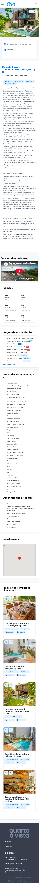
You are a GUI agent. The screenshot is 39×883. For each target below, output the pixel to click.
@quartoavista (9, 872)
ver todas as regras (10, 364)
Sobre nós (8, 846)
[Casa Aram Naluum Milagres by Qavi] (19, 651)
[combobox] (21, 50)
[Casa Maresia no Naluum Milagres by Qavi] (19, 739)
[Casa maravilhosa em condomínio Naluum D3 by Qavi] (19, 782)
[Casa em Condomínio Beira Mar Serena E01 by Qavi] (19, 694)
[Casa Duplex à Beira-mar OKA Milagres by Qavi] (19, 608)
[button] (1, 32)
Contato (7, 849)
